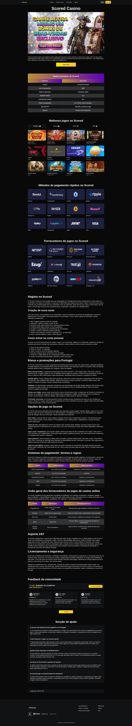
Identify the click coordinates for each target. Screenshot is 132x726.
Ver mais (66, 611)
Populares (36, 126)
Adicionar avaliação (96, 586)
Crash (74, 126)
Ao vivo (55, 126)
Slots (94, 126)
